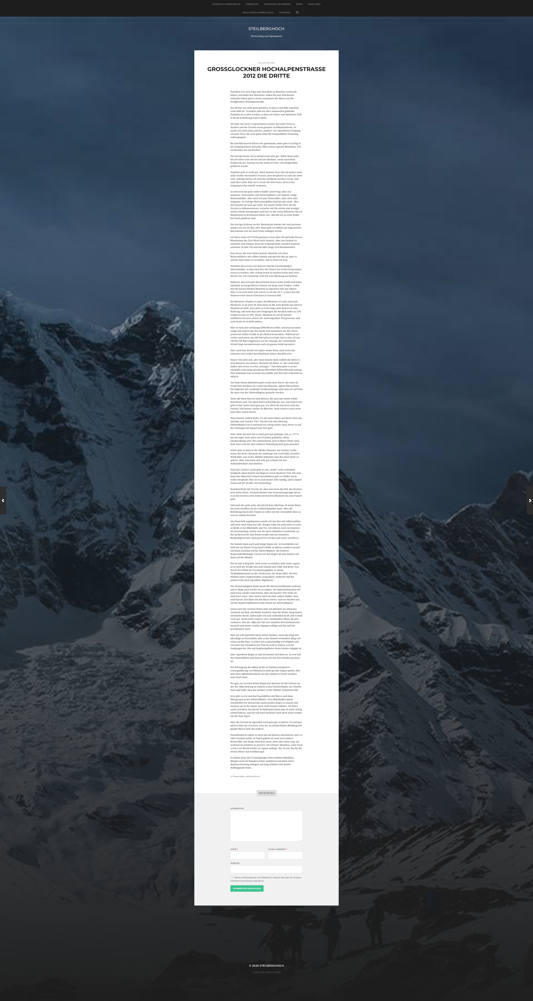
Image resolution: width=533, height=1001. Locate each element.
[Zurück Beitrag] (3, 500)
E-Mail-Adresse (277, 849)
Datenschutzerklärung (226, 4)
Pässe (299, 4)
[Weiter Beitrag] (530, 500)
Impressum (252, 4)
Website (235, 863)
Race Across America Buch (258, 12)
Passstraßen (239, 776)
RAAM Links (314, 4)
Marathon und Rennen (277, 4)
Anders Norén (273, 972)
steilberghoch (266, 28)
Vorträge (284, 12)
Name (234, 849)
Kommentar (237, 808)
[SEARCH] (297, 12)
